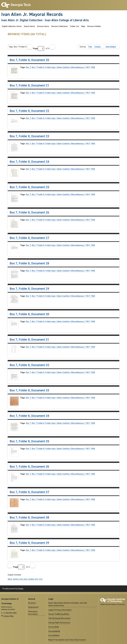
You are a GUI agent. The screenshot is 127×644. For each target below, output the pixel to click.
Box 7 (28, 67)
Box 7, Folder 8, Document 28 (29, 263)
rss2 (41, 579)
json (25, 579)
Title (90, 47)
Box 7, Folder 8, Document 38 (29, 517)
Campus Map (8, 616)
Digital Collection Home (12, 26)
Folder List (74, 26)
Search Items (29, 26)
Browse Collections (59, 26)
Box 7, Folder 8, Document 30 (29, 314)
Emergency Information (33, 612)
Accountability (54, 631)
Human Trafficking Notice (58, 614)
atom (10, 579)
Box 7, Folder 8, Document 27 (29, 238)
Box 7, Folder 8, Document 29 (29, 288)
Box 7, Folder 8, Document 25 (29, 187)
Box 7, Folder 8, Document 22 (29, 111)
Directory (32, 603)
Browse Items (43, 26)
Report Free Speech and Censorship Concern (67, 640)
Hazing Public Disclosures (59, 623)
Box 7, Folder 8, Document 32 (29, 365)
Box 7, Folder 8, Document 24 (29, 161)
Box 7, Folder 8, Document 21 (29, 85)
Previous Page (29, 47)
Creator (97, 47)
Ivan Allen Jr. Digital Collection (22, 20)
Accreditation (54, 635)
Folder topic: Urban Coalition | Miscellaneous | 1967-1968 (70, 67)
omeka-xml (33, 579)
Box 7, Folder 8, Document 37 (29, 492)
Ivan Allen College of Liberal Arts (67, 20)
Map (83, 26)
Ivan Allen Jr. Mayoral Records (32, 14)
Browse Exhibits (94, 26)
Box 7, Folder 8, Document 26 (29, 212)
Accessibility (53, 627)
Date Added (111, 47)
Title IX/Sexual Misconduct (59, 618)
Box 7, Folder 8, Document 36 (29, 466)
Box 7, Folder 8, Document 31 (29, 339)
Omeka (20, 589)
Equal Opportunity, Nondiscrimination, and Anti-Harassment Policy (67, 604)
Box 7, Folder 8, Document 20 (29, 60)
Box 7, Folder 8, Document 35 (29, 441)
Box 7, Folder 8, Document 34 (29, 416)
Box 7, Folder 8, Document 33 (29, 390)
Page (35, 48)
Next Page (52, 47)
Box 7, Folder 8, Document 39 (29, 543)
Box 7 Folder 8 (38, 67)
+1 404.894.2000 (9, 613)
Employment (33, 607)
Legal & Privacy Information (59, 610)
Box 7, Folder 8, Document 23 (29, 136)
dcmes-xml (18, 579)
